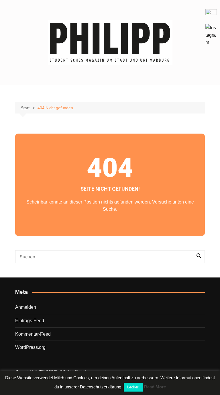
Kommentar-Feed (33, 334)
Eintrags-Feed (29, 320)
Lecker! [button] (133, 387)
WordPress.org (30, 347)
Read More (155, 386)
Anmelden (25, 307)
